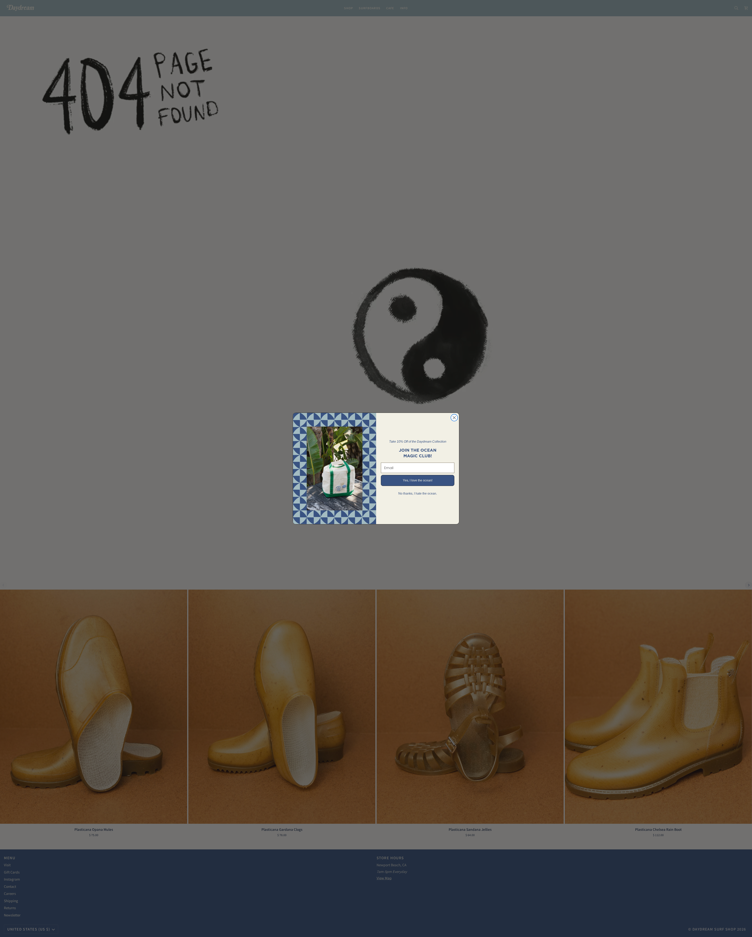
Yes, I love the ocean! (417, 480)
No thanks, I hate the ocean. (417, 493)
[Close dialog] (454, 417)
